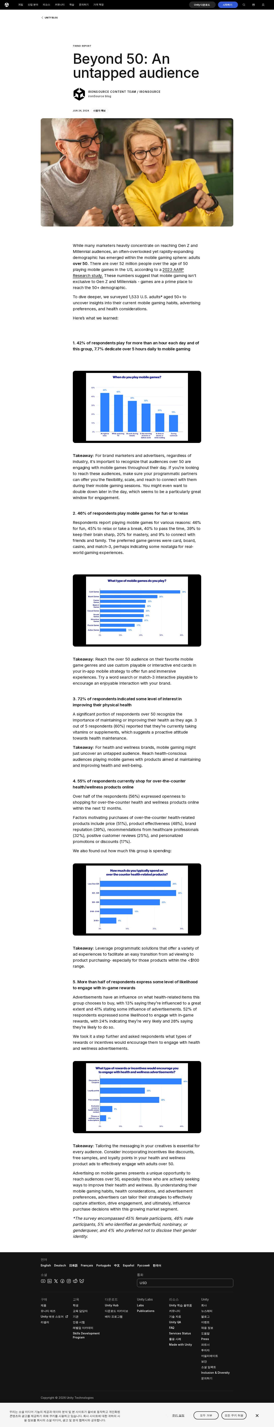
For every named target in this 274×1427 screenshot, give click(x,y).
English (46, 1265)
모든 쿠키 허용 (234, 1415)
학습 (71, 5)
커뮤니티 (60, 5)
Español (128, 1265)
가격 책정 (98, 5)
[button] (202, 5)
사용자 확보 (99, 110)
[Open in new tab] (66, 1316)
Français (87, 1265)
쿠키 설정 (178, 1415)
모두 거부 (206, 1415)
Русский (143, 1265)
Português (103, 1265)
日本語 (73, 1265)
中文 (117, 1265)
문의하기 (84, 5)
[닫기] (257, 1415)
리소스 (46, 5)
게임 (20, 5)
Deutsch (60, 1265)
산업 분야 (33, 5)
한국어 (157, 1265)
